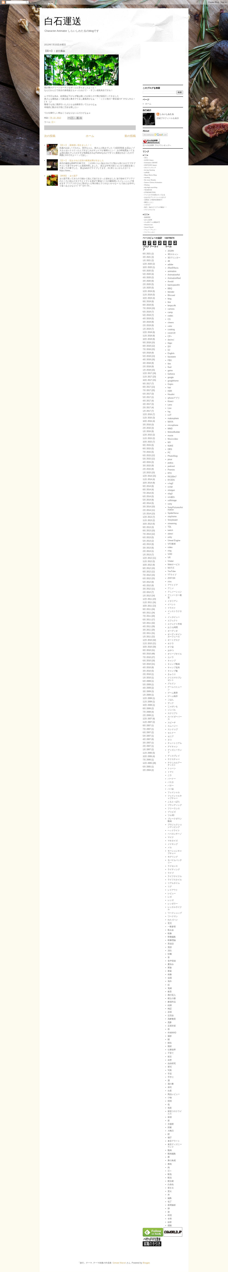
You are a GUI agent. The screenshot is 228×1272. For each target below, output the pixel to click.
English (171, 353)
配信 (170, 1177)
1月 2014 (147, 513)
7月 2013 (147, 534)
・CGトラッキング (149, 167)
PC (169, 452)
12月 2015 (147, 435)
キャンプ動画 (174, 664)
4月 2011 (147, 626)
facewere (172, 357)
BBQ (170, 288)
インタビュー (174, 617)
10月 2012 (147, 565)
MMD (170, 428)
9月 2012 (147, 568)
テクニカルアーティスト (175, 763)
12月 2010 (147, 640)
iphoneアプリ (174, 398)
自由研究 (172, 1063)
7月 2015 (147, 452)
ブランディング (175, 805)
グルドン (172, 683)
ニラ (170, 775)
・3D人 (145, 158)
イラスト (172, 608)
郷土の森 (172, 998)
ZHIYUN (171, 578)
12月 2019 (147, 291)
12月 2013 (147, 517)
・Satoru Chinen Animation (152, 182)
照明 (170, 1101)
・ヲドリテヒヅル (149, 210)
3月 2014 (147, 506)
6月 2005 (147, 766)
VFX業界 (172, 544)
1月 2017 (147, 411)
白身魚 (171, 1184)
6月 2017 (147, 394)
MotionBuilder (174, 432)
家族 (170, 967)
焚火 (170, 1191)
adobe (170, 264)
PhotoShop (173, 456)
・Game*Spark (148, 227)
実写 (170, 1067)
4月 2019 (147, 318)
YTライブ (172, 575)
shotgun (171, 490)
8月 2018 (147, 346)
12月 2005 (147, 763)
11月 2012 (147, 561)
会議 (170, 978)
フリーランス (174, 808)
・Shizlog (146, 185)
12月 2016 (147, 414)
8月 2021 (147, 253)
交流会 (171, 1015)
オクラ (171, 643)
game (170, 370)
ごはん (171, 699)
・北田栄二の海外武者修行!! (152, 200)
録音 (170, 1222)
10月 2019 (147, 298)
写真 (170, 1070)
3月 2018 (147, 363)
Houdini (171, 394)
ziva (169, 581)
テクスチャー (174, 759)
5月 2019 (147, 315)
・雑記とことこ (148, 202)
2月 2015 (147, 469)
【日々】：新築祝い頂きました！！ (75, 145)
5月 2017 (147, 397)
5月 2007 (147, 736)
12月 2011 (147, 599)
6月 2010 (147, 660)
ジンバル (172, 710)
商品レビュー (174, 1094)
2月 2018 (147, 366)
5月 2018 (147, 356)
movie (170, 435)
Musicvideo (173, 439)
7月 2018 (147, 349)
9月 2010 (147, 650)
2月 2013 (147, 551)
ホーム (90, 135)
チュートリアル (175, 743)
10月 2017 (147, 380)
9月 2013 (147, 527)
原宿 (170, 1012)
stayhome (172, 516)
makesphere (173, 418)
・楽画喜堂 (146, 217)
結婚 (170, 1005)
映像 (170, 933)
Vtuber (171, 561)
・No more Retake (149, 180)
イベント (172, 604)
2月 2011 (147, 633)
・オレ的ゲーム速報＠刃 (151, 222)
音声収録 (172, 961)
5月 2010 (147, 664)
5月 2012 (147, 582)
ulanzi (170, 534)
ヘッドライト (174, 830)
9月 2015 (147, 445)
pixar (170, 459)
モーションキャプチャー (175, 852)
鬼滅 (170, 988)
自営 (170, 1060)
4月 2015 (147, 462)
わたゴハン (173, 920)
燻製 (170, 1225)
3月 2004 (147, 770)
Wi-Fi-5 (171, 568)
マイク (171, 837)
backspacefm (174, 285)
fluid (169, 367)
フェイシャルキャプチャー (175, 797)
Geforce (171, 374)
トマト (171, 772)
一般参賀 (172, 926)
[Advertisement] (162, 63)
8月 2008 (147, 708)
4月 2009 (147, 688)
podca (170, 463)
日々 (53, 122)
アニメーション (175, 592)
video (170, 547)
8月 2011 (147, 612)
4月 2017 (147, 401)
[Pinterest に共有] (80, 118)
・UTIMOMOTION (149, 192)
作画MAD (172, 1032)
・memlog (146, 177)
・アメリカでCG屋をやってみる (154, 195)
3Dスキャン (173, 254)
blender (171, 292)
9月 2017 (147, 383)
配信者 (171, 1181)
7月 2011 (147, 616)
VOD (170, 554)
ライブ (171, 873)
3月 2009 (147, 691)
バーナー (172, 779)
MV (169, 442)
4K (169, 261)
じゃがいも (173, 706)
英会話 (171, 943)
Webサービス (174, 564)
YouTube (172, 571)
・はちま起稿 (147, 220)
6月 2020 (147, 271)
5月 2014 (147, 500)
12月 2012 (147, 558)
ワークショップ (175, 913)
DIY (169, 346)
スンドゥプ (173, 729)
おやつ (171, 650)
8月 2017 (147, 387)
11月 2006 (147, 753)
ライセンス (173, 866)
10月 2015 (147, 442)
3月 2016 (147, 424)
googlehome (173, 381)
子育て (171, 1053)
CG (169, 319)
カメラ (171, 657)
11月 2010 (147, 643)
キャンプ (172, 660)
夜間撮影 (172, 1205)
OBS (170, 449)
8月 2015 (147, 448)
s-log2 (170, 483)
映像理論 (172, 940)
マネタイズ (173, 840)
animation (172, 271)
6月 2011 (147, 619)
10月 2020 (147, 267)
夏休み (171, 964)
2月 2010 (147, 674)
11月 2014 (147, 479)
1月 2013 (147, 554)
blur (169, 302)
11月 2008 (147, 701)
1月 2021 (147, 260)
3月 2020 (147, 281)
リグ (170, 886)
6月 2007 (147, 732)
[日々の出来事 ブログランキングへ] (151, 143)
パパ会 (171, 789)
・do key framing (149, 170)
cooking (171, 329)
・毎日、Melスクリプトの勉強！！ (155, 207)
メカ (170, 847)
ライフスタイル (175, 879)
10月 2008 (147, 705)
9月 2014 (147, 486)
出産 (170, 1090)
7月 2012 (147, 575)
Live (169, 408)
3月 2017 (147, 404)
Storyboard (172, 520)
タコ (170, 740)
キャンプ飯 (173, 671)
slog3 (170, 493)
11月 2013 (147, 520)
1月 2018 (147, 370)
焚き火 (171, 1188)
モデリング (173, 857)
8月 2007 (147, 725)
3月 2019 (147, 322)
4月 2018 (147, 359)
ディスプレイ (174, 756)
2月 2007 (147, 746)
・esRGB (146, 172)
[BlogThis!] (72, 118)
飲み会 (171, 930)
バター (171, 785)
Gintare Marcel (119, 1263)
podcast (171, 466)
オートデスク (174, 640)
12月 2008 (147, 698)
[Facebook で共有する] (77, 118)
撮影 (170, 1036)
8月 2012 (147, 571)
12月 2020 (147, 264)
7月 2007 (147, 729)
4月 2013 (147, 544)
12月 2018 (147, 332)
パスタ (171, 782)
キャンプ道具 (174, 667)
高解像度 (172, 1019)
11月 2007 (147, 722)
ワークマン (173, 916)
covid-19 (171, 333)
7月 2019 (147, 308)
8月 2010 (147, 653)
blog (169, 299)
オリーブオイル (175, 654)
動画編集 (172, 1153)
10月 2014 (147, 483)
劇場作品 (172, 1002)
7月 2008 (147, 712)
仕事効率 (172, 1049)
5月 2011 (147, 623)
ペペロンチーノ (175, 834)
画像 (170, 974)
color (170, 326)
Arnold (170, 281)
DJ (169, 350)
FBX (170, 360)
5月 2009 (147, 684)
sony (170, 504)
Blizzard (171, 295)
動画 (170, 1150)
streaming (172, 523)
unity (170, 537)
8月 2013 (147, 530)
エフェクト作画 (175, 624)
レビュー (172, 893)
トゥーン (172, 768)
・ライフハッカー (149, 232)
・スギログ (146, 205)
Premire (171, 470)
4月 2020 (147, 277)
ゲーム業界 (173, 693)
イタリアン (173, 601)
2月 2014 (147, 510)
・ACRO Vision (148, 160)
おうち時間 (173, 627)
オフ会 (171, 647)
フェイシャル (174, 792)
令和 (170, 1219)
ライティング (174, 869)
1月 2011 (147, 636)
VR (169, 557)
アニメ (171, 588)
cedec (170, 316)
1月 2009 (147, 695)
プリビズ (172, 812)
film (169, 364)
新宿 (170, 1117)
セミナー (172, 733)
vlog (169, 551)
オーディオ (173, 631)
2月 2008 (147, 715)
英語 (170, 947)
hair (169, 387)
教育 (170, 991)
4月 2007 (147, 739)
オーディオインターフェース (175, 635)
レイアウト (173, 890)
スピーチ (172, 722)
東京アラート (174, 1141)
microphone (173, 425)
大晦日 (171, 1131)
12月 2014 (147, 476)
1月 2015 (147, 472)
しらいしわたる (167, 114)
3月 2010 (147, 671)
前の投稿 (130, 135)
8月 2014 (147, 489)
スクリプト (173, 713)
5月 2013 (147, 541)
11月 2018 (147, 336)
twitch (170, 530)
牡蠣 (170, 954)
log (169, 411)
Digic (170, 343)
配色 (170, 1174)
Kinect (170, 401)
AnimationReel (174, 278)
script (170, 487)
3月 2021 (147, 257)
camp (170, 312)
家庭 (170, 971)
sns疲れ (171, 497)
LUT (169, 415)
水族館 (171, 1124)
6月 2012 (147, 578)
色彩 (170, 1108)
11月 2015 (147, 438)
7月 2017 (147, 390)
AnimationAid (174, 275)
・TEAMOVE (147, 190)
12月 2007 (147, 719)
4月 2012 (147, 585)
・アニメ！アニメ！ (150, 229)
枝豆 (170, 1056)
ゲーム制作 (173, 696)
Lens (170, 405)
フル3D (171, 815)
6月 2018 (147, 353)
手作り (171, 1077)
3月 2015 (147, 465)
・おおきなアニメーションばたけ (154, 197)
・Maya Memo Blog (150, 175)
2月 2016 (147, 428)
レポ (170, 897)
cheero (171, 322)
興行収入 (172, 995)
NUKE (170, 446)
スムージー (173, 726)
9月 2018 (147, 342)
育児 (170, 923)
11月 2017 (147, 377)
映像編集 (172, 937)
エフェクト (173, 620)
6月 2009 (147, 681)
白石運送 (62, 21)
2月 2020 (147, 284)
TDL (169, 527)
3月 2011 (147, 630)
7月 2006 (147, 760)
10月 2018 (147, 339)
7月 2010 (147, 657)
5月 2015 (147, 459)
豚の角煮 (172, 1160)
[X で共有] (74, 118)
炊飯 (170, 1127)
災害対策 (172, 1026)
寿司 (170, 1087)
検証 (170, 1008)
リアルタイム (174, 883)
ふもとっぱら (174, 801)
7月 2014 (147, 493)
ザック (171, 703)
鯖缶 (170, 1043)
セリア (171, 736)
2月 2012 (147, 592)
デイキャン (173, 746)
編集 (170, 1198)
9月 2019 (147, 301)
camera (171, 309)
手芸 (170, 1073)
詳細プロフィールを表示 (168, 118)
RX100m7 (172, 476)
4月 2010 (147, 667)
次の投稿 (49, 135)
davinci (171, 340)
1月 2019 (147, 329)
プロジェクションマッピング (175, 825)
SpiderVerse (173, 513)
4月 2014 (147, 503)
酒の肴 (171, 1084)
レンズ (171, 900)
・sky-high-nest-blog (150, 187)
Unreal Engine (174, 540)
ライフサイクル (175, 876)
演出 (170, 950)
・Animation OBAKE (150, 162)
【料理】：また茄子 (68, 176)
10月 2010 (147, 647)
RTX (170, 473)
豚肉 (170, 1164)
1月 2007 (147, 749)
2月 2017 (147, 407)
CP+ (170, 336)
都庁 (170, 1137)
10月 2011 (147, 606)
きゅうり (172, 674)
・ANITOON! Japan (150, 165)
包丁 (170, 1201)
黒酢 (170, 1022)
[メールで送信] (69, 118)
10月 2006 (147, 756)
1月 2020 (147, 288)
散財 (170, 1046)
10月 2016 (147, 421)
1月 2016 (147, 431)
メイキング (173, 844)
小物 (170, 1097)
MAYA (170, 422)
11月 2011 (147, 602)
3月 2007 (147, 742)
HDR (170, 391)
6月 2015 (147, 455)
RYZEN (171, 480)
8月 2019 (147, 305)
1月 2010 (147, 677)
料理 (170, 1215)
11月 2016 (147, 418)
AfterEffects (173, 268)
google (171, 377)
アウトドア (173, 585)
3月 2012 (147, 589)
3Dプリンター (174, 258)
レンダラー (173, 903)
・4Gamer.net (148, 225)
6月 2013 (147, 537)
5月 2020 (147, 274)
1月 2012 (147, 595)
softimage (172, 500)
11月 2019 (147, 295)
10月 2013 (147, 524)
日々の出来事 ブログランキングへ (157, 145)
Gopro (170, 384)
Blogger (146, 1263)
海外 (170, 981)
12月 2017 (147, 373)
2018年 (171, 251)
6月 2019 (147, 312)
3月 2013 (147, 548)
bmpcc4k (172, 305)
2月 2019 (147, 325)
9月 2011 (147, 609)
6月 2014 (147, 496)
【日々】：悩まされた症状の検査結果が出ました (81, 160)
